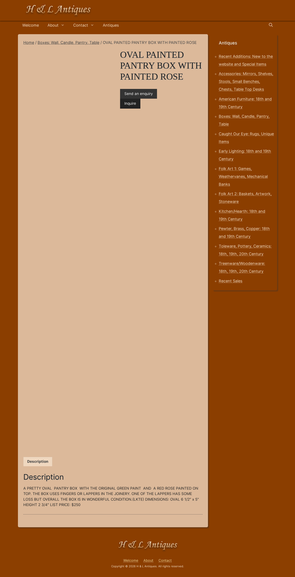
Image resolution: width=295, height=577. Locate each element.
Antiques (111, 25)
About (53, 25)
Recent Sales (230, 281)
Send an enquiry (138, 94)
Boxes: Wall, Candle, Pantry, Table (68, 42)
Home (28, 42)
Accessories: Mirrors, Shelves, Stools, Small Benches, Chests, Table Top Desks (246, 81)
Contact (80, 25)
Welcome (30, 25)
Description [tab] (37, 461)
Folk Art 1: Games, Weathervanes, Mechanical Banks (243, 176)
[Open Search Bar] (271, 25)
